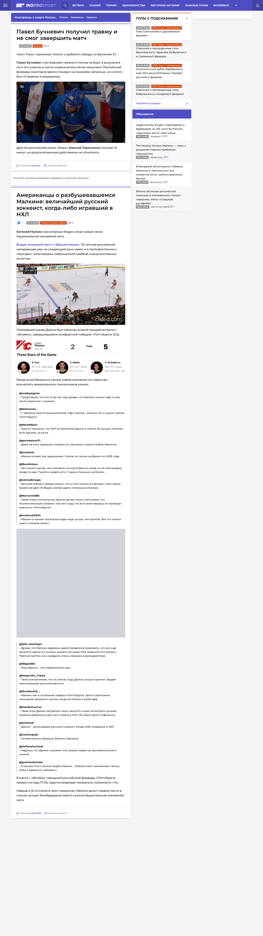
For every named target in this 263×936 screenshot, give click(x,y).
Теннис (111, 5)
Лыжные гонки (196, 5)
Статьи (64, 17)
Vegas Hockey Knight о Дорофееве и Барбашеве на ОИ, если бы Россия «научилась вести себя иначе (160, 129)
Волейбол (221, 5)
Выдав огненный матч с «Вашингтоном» (48, 244)
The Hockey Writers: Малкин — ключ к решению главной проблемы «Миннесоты (161, 149)
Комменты (77, 17)
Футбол (78, 5)
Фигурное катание (165, 5)
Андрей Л (157, 136)
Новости (92, 17)
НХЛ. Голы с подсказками (166, 27)
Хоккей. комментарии (53, 222)
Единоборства (133, 5)
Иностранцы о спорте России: (35, 17)
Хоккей (95, 5)
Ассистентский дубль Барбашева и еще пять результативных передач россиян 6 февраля (159, 73)
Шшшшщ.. (157, 157)
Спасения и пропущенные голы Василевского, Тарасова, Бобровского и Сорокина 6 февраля (161, 52)
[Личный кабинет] (257, 5)
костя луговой (160, 206)
